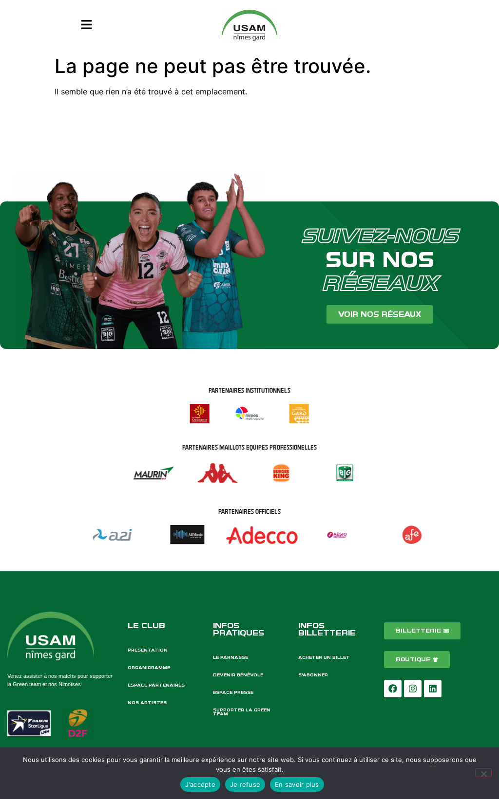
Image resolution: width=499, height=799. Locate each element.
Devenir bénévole (238, 674)
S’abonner (313, 674)
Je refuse (245, 784)
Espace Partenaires (156, 685)
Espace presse (233, 692)
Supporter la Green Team (241, 712)
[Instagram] (413, 688)
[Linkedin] (432, 688)
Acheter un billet (324, 657)
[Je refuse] (483, 772)
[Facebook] (393, 688)
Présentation (148, 650)
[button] (86, 25)
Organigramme (149, 667)
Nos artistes (147, 702)
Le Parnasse (230, 657)
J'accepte (200, 784)
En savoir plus (297, 784)
